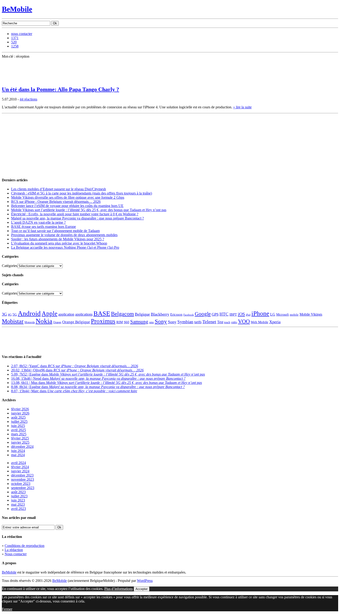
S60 (126, 322)
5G (14, 314)
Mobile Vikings (311, 314)
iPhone (260, 313)
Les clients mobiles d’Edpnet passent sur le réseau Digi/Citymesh (58, 189)
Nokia (44, 321)
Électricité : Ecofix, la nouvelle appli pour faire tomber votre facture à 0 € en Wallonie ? (74, 214)
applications (84, 314)
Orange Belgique (76, 322)
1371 (15, 38)
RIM (119, 322)
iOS (241, 314)
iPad (248, 314)
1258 (15, 46)
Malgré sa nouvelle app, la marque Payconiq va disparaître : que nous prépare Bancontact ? (77, 218)
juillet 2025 (19, 422)
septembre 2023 (22, 488)
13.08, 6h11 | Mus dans (106, 383)
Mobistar (13, 321)
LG (272, 314)
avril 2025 (18, 430)
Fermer (7, 609)
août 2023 (18, 492)
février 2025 (20, 438)
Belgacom (122, 314)
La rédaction (14, 550)
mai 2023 (18, 504)
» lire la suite (242, 107)
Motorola (30, 322)
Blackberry (160, 314)
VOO (244, 321)
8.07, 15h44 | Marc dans (74, 391)
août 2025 (18, 417)
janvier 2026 (20, 413)
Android (29, 313)
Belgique (142, 314)
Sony (161, 321)
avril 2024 (18, 463)
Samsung (139, 321)
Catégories (9, 266)
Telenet (209, 321)
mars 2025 (18, 434)
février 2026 (20, 409)
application (66, 314)
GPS (215, 314)
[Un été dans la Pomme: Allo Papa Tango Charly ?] (13, 80)
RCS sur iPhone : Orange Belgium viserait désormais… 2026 (56, 202)
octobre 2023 (20, 484)
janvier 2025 (20, 442)
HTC (224, 314)
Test (220, 322)
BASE (101, 313)
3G (4, 314)
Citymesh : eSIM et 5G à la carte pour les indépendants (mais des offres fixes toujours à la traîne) (81, 193)
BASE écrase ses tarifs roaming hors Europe (43, 227)
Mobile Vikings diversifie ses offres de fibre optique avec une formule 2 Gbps (67, 197)
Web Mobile (259, 322)
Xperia (275, 322)
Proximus (103, 321)
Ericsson (176, 314)
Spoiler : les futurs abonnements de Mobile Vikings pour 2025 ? (57, 239)
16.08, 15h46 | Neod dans (98, 378)
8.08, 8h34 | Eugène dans (98, 387)
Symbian (185, 321)
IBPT (233, 314)
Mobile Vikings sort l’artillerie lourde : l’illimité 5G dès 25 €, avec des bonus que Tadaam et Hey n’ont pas (88, 210)
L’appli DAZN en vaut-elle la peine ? (38, 222)
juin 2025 (18, 426)
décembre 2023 (22, 475)
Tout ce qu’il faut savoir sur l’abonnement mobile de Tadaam (55, 231)
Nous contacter (16, 554)
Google (203, 314)
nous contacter (21, 34)
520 (14, 42)
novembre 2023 (22, 479)
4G (10, 314)
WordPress (145, 581)
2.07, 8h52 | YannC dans (74, 366)
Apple (49, 313)
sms (151, 322)
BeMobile (17, 9)
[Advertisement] (36, 144)
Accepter (142, 589)
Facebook (188, 315)
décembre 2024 (22, 447)
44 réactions (28, 99)
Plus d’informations (118, 589)
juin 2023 (18, 500)
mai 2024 (18, 455)
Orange (57, 322)
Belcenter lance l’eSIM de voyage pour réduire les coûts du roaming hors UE (67, 206)
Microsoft (282, 314)
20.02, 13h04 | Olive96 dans (77, 370)
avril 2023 (18, 509)
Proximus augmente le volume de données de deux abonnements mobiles (64, 235)
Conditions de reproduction (24, 546)
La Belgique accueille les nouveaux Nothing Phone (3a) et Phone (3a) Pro (65, 247)
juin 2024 (18, 451)
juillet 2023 (19, 496)
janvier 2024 (20, 471)
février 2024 (20, 467)
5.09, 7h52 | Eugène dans (108, 374)
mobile (294, 314)
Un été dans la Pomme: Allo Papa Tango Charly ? (60, 89)
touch (227, 322)
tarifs (197, 322)
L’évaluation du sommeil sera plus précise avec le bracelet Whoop (59, 243)
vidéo (234, 322)
